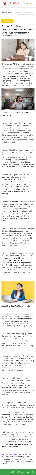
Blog (8, 12)
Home (4, 12)
